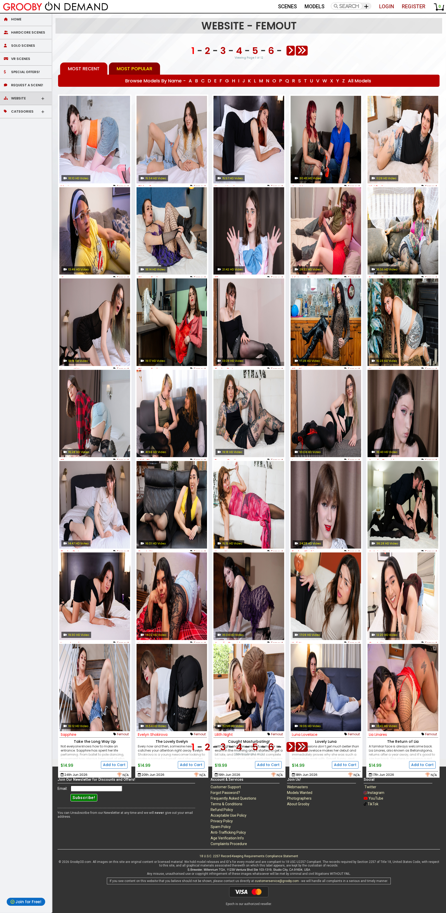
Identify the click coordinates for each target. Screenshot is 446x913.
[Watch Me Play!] (403, 231)
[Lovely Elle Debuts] (326, 322)
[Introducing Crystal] (403, 596)
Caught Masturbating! (249, 741)
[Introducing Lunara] (326, 413)
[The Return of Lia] (403, 687)
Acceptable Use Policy (228, 815)
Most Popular (134, 68)
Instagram (376, 793)
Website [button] (18, 98)
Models (314, 6)
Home (15, 19)
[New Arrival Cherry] (172, 322)
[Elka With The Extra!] (94, 413)
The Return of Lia (403, 741)
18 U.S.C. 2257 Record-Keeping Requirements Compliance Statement (249, 856)
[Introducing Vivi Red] (403, 139)
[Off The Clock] (172, 596)
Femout (123, 734)
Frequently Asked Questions (233, 798)
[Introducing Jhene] (94, 231)
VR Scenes (20, 58)
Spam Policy (221, 827)
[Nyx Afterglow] (403, 322)
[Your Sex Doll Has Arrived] (248, 231)
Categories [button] (22, 111)
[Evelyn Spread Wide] (326, 505)
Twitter (370, 787)
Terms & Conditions (226, 804)
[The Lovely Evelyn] (172, 687)
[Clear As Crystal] (172, 505)
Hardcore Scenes (27, 32)
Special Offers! (25, 71)
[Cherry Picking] (172, 231)
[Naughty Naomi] (248, 139)
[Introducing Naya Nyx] (248, 505)
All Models (359, 80)
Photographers (299, 798)
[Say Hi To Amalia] (248, 596)
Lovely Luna (326, 741)
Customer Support (226, 787)
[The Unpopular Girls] (172, 413)
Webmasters (297, 787)
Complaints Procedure (229, 844)
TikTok (373, 804)
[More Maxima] (94, 139)
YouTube (376, 798)
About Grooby (298, 804)
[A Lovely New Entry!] (172, 139)
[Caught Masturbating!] (248, 687)
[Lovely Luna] (326, 687)
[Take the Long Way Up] (94, 687)
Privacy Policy (222, 821)
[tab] (26, 19)
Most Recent (84, 68)
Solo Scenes (22, 45)
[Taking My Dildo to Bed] (94, 596)
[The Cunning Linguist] (403, 505)
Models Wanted (299, 793)
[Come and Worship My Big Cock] (326, 596)
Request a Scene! (26, 85)
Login (386, 6)
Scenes (287, 6)
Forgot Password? (225, 793)
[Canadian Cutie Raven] (248, 413)
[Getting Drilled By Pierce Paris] (326, 139)
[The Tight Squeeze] (403, 413)
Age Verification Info (227, 838)
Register (413, 6)
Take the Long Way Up (95, 741)
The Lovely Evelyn (172, 741)
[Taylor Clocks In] (248, 322)
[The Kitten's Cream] (94, 322)
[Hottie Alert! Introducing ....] (94, 505)
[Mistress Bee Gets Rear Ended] (326, 231)
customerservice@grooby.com (277, 881)
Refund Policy (222, 810)
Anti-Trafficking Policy (228, 832)
